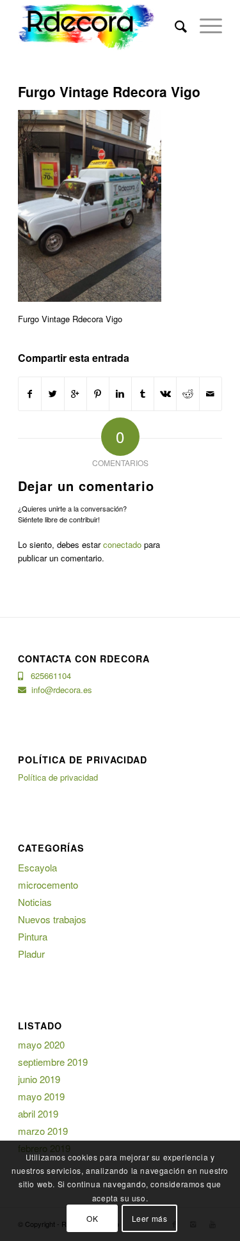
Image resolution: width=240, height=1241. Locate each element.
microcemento (48, 884)
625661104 (47, 675)
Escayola (37, 867)
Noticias (35, 902)
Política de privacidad (58, 777)
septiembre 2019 (53, 1061)
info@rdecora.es (59, 689)
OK (92, 1218)
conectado (122, 544)
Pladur (31, 953)
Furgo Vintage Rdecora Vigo (109, 91)
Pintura (32, 936)
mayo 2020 (41, 1044)
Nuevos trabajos (52, 919)
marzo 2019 (43, 1130)
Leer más (150, 1218)
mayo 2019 (41, 1096)
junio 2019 (39, 1079)
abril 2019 (38, 1113)
